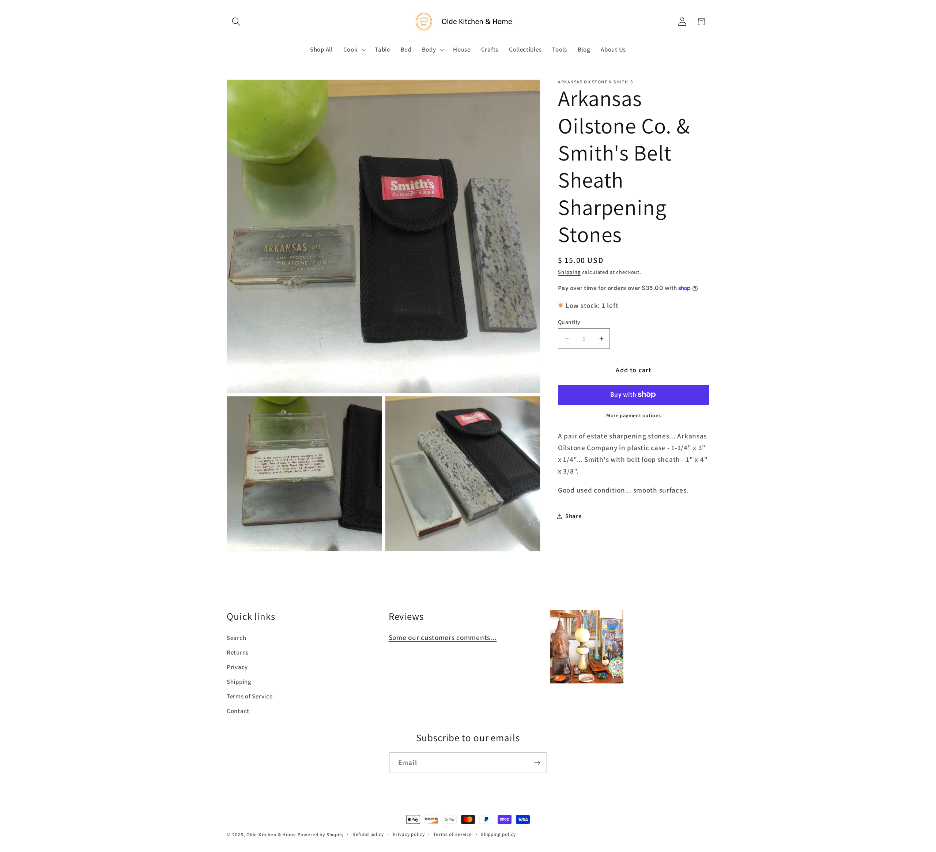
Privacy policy (409, 834)
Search (236, 638)
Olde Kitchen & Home (271, 835)
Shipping (569, 271)
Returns (238, 652)
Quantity (569, 321)
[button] (236, 21)
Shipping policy (498, 834)
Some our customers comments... (443, 637)
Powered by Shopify (321, 835)
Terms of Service (250, 696)
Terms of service (452, 834)
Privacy (237, 667)
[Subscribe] (537, 763)
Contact (238, 711)
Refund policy (368, 834)
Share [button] (573, 516)
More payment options (633, 415)
